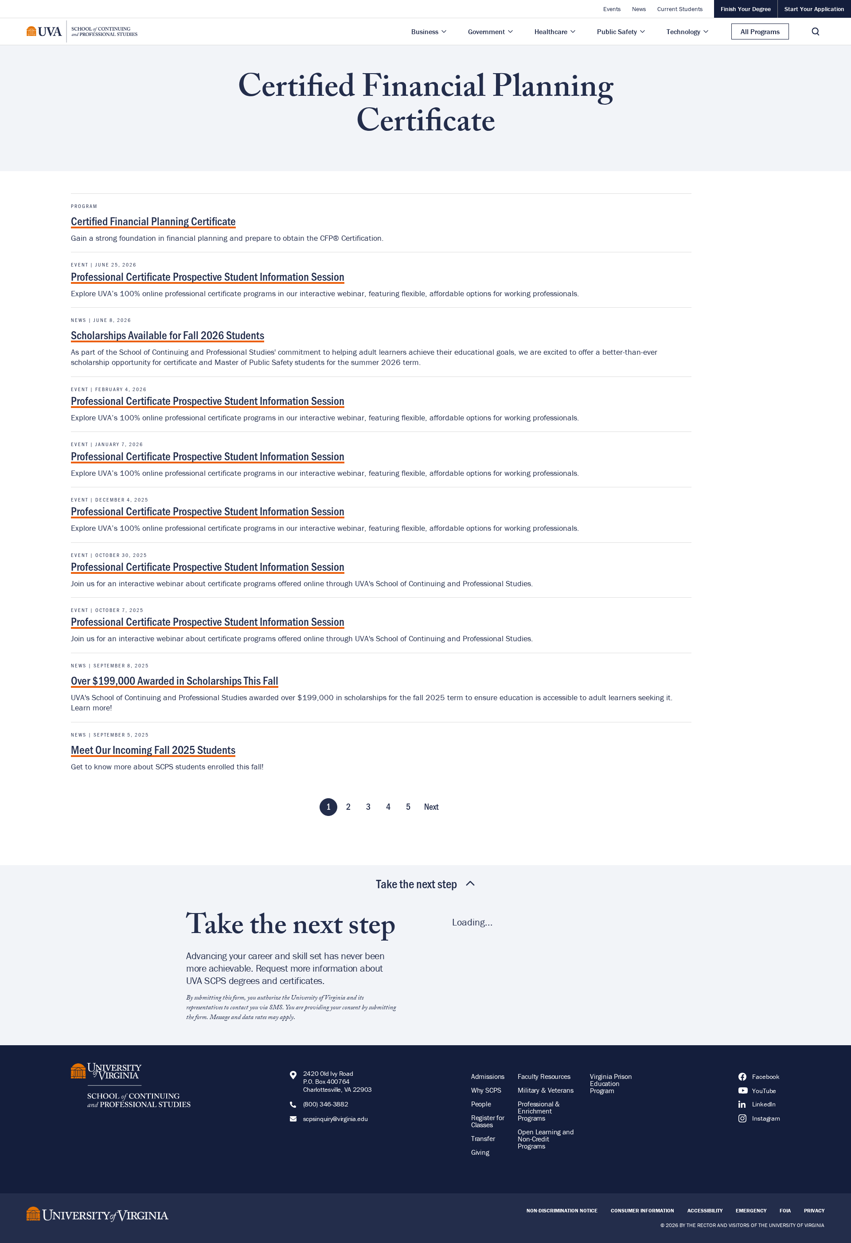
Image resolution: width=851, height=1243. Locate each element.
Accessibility (704, 1210)
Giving (480, 1152)
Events (612, 9)
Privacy (814, 1210)
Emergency (751, 1210)
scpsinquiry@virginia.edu (335, 1119)
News (639, 9)
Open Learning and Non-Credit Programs (546, 1138)
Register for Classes (487, 1121)
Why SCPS (486, 1090)
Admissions (488, 1076)
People (481, 1103)
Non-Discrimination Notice (562, 1210)
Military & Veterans (545, 1090)
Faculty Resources (544, 1076)
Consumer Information (642, 1210)
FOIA (785, 1210)
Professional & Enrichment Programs (539, 1110)
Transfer (483, 1138)
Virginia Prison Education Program (611, 1083)
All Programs (760, 31)
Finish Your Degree (746, 9)
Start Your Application (814, 9)
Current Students (680, 9)
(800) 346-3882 (325, 1104)
